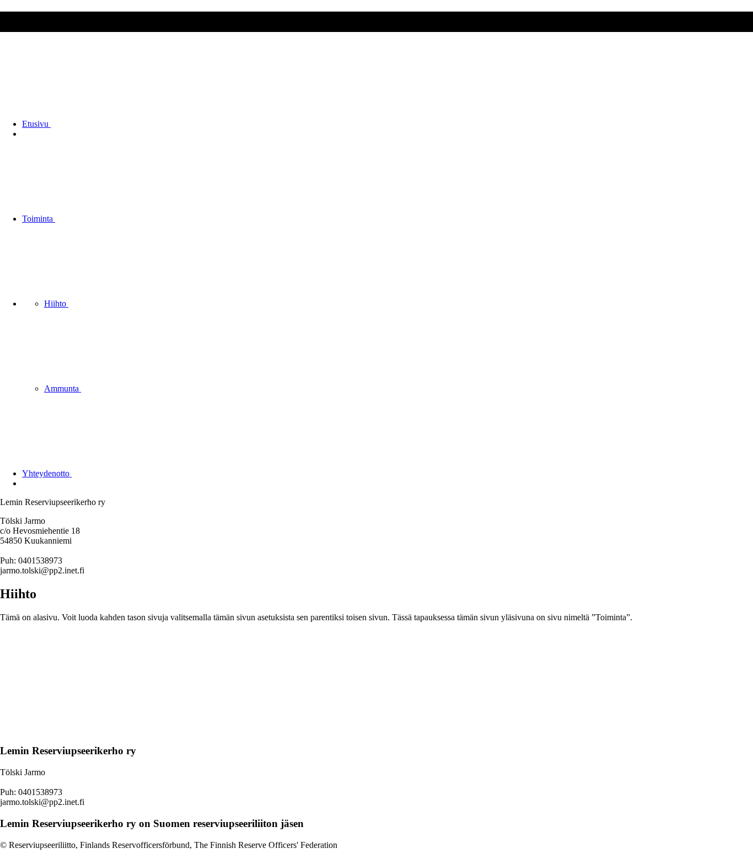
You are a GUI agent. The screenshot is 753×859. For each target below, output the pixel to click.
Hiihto (56, 303)
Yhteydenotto (47, 473)
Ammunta (62, 388)
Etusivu (36, 123)
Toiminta (38, 218)
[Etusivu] (82, 729)
